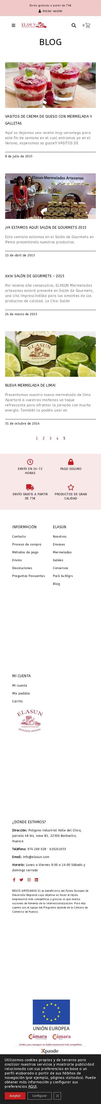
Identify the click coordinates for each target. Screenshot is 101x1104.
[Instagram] (29, 880)
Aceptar (15, 1096)
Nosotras (59, 536)
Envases (59, 544)
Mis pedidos (21, 693)
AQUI (32, 1087)
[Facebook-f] (14, 880)
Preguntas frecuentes (28, 576)
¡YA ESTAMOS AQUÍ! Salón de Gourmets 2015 (46, 228)
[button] (13, 25)
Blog (56, 584)
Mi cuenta (19, 685)
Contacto (19, 536)
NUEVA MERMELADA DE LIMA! (30, 385)
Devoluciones (22, 568)
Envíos (17, 560)
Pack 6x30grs (63, 576)
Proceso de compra (26, 544)
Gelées (58, 560)
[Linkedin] (36, 880)
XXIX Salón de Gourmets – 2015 (34, 276)
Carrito (17, 701)
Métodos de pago (25, 552)
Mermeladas (62, 552)
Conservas (60, 568)
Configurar (39, 1096)
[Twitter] (22, 880)
